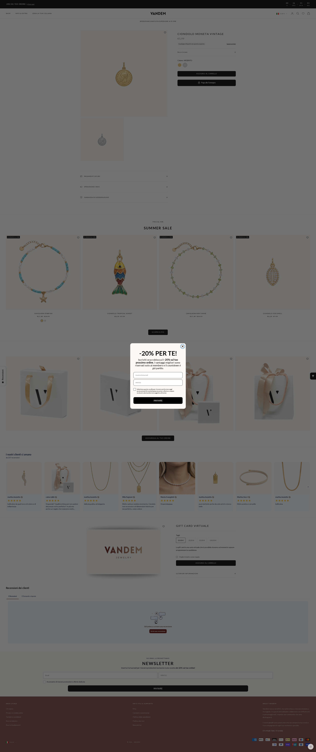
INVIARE (158, 400)
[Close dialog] (182, 346)
